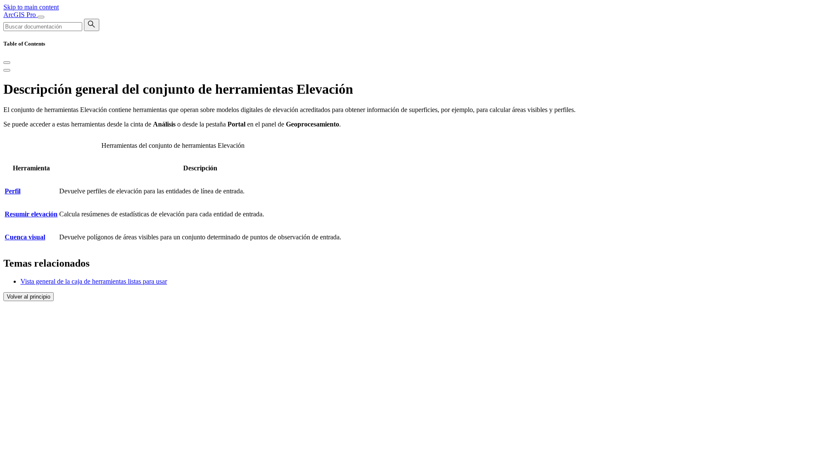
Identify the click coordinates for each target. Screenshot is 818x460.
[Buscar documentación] (91, 25)
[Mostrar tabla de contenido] (6, 70)
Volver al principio (28, 296)
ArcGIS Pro (20, 14)
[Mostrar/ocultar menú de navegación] (40, 17)
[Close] (6, 62)
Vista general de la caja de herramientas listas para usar (93, 281)
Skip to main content (31, 7)
